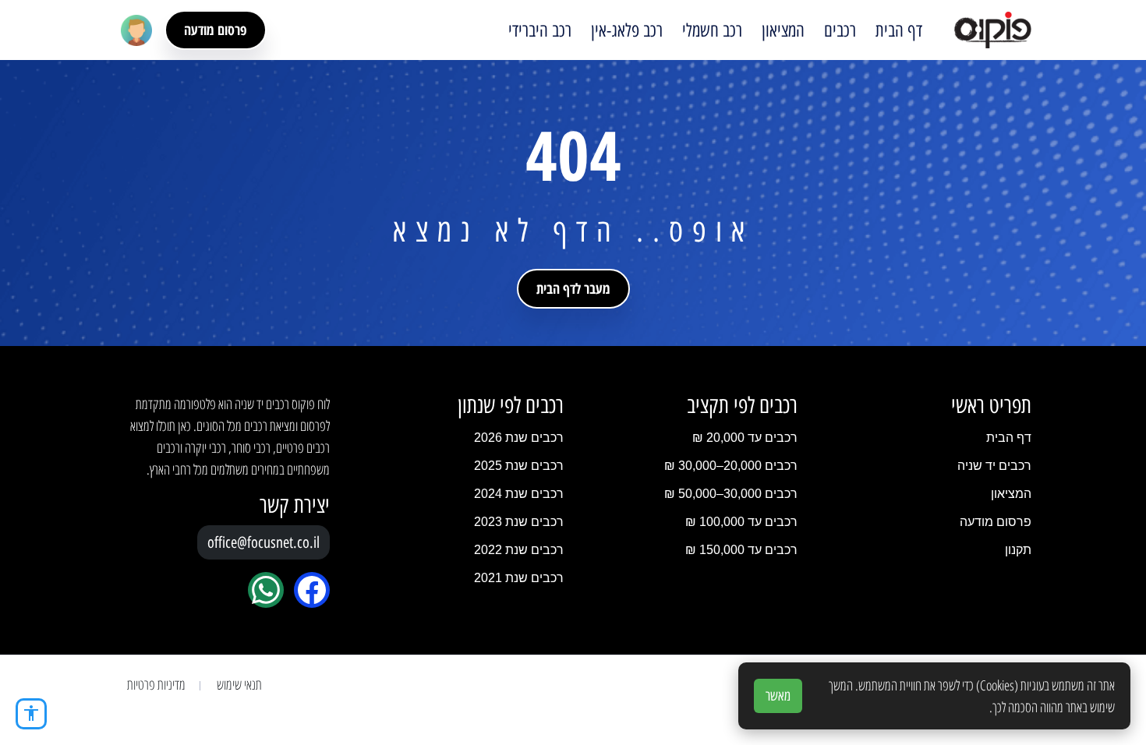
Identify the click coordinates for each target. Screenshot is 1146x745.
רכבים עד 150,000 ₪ (741, 549)
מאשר (778, 695)
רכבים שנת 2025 (519, 465)
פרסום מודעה (215, 29)
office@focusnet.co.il (263, 542)
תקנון (1018, 549)
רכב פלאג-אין (627, 30)
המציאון (783, 30)
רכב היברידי (539, 30)
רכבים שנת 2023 (519, 521)
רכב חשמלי (712, 30)
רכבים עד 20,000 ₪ (745, 437)
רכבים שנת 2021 (519, 577)
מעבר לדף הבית (573, 288)
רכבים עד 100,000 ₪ (741, 521)
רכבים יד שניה (994, 465)
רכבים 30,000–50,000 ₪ (731, 493)
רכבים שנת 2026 (519, 437)
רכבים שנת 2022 (519, 549)
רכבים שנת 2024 (519, 493)
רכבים (840, 30)
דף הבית (898, 30)
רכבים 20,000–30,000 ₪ (731, 465)
